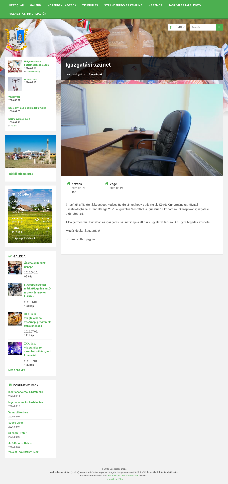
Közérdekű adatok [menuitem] (62, 5)
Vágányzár (14, 97)
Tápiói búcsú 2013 (20, 174)
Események (95, 74)
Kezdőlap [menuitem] (16, 5)
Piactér (14, 126)
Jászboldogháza (75, 74)
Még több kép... (17, 370)
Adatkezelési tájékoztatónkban (122, 475)
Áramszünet (31, 79)
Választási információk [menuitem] (27, 13)
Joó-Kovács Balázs (20, 443)
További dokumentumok (23, 452)
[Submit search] (219, 27)
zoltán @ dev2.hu (114, 479)
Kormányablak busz (19, 119)
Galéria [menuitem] (36, 5)
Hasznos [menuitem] (155, 5)
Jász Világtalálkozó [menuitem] (184, 5)
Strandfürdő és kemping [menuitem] (123, 5)
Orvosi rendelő (33, 72)
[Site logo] (16, 49)
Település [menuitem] (90, 5)
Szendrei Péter (17, 433)
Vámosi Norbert (18, 412)
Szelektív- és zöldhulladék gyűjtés (27, 108)
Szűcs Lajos (16, 422)
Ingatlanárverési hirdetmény (25, 392)
